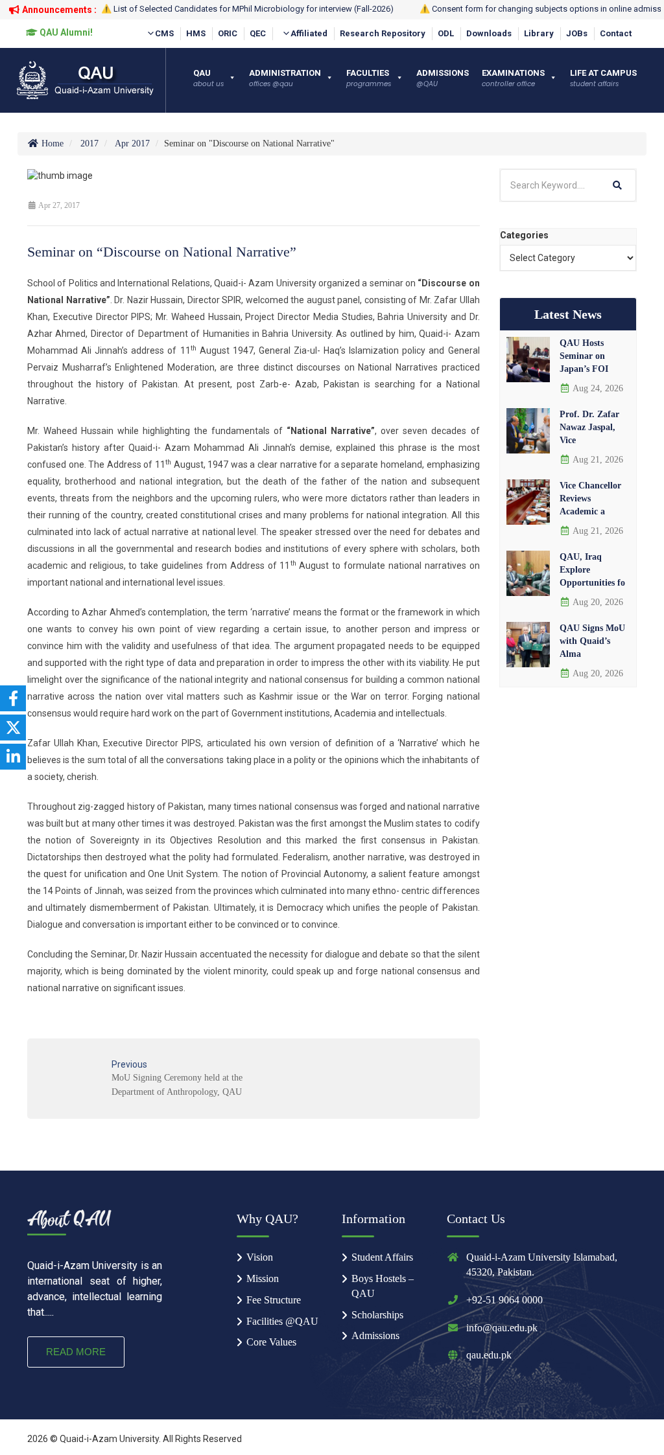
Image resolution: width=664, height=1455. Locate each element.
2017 (89, 143)
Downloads (489, 33)
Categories (524, 235)
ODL (446, 33)
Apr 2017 (132, 143)
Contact (616, 33)
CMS (164, 33)
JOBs (576, 33)
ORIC (227, 33)
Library (539, 33)
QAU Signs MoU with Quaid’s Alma (592, 641)
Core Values (271, 1341)
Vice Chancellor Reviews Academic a (590, 498)
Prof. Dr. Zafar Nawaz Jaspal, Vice (589, 427)
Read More (76, 1351)
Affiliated (308, 33)
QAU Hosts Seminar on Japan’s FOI (584, 356)
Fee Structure (273, 1299)
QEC (258, 33)
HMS (196, 33)
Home (51, 143)
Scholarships (377, 1314)
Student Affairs (382, 1257)
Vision (259, 1257)
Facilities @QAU (282, 1321)
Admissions (375, 1335)
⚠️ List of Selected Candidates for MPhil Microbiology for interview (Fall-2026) (247, 9)
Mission (262, 1278)
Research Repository (382, 33)
